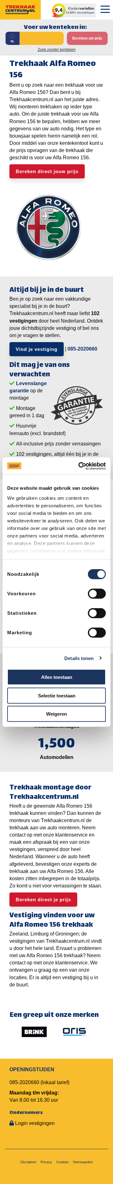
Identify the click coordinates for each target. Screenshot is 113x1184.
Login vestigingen (35, 1123)
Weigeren (56, 714)
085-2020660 (82, 349)
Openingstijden (31, 1069)
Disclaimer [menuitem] (28, 1162)
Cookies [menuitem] (62, 1162)
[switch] (97, 594)
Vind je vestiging (36, 349)
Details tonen (79, 658)
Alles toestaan (56, 677)
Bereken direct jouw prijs (47, 171)
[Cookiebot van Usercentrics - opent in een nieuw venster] (80, 466)
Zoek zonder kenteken (57, 49)
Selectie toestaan (56, 695)
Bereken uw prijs (87, 38)
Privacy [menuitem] (46, 1162)
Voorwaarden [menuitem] (83, 1162)
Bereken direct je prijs (43, 899)
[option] (34, 1031)
